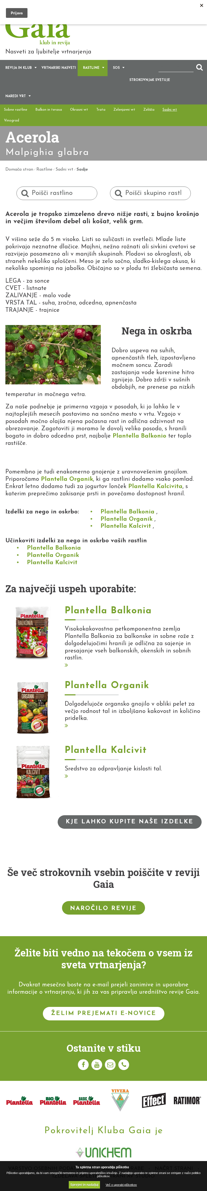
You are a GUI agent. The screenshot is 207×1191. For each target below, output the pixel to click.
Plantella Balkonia (127, 512)
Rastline (91, 68)
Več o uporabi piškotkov (121, 1184)
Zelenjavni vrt (124, 109)
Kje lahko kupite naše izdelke (130, 822)
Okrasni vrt (79, 109)
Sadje (82, 169)
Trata (100, 109)
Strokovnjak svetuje (149, 80)
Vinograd (11, 120)
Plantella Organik (67, 479)
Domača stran (19, 169)
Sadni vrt (170, 109)
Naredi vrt (15, 96)
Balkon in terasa (48, 109)
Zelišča (148, 109)
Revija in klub (18, 68)
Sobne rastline (15, 109)
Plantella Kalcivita (155, 486)
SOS (116, 68)
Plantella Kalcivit (126, 526)
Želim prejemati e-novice (103, 1013)
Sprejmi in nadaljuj (84, 1185)
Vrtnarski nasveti (59, 68)
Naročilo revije (103, 908)
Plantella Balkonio (139, 436)
